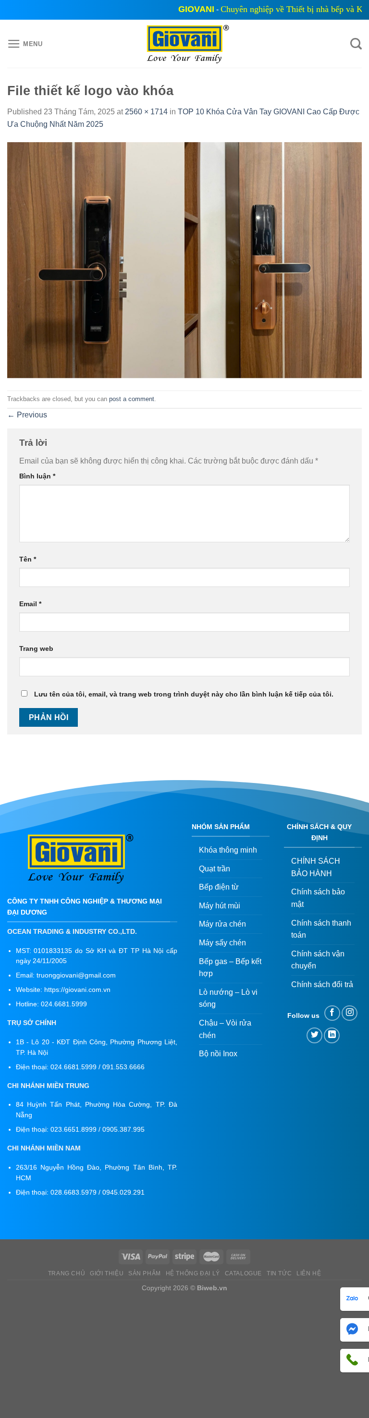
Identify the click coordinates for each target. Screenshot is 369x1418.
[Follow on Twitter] (314, 1035)
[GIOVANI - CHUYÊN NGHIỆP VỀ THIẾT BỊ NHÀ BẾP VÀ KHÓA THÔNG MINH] (184, 44)
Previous (27, 415)
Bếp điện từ (219, 887)
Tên (27, 559)
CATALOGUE (243, 1273)
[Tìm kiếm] (356, 44)
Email (30, 604)
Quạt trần (214, 869)
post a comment (131, 399)
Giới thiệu (106, 1273)
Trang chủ (67, 1273)
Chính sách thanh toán (321, 929)
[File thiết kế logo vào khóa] (184, 260)
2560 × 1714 (146, 112)
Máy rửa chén (222, 924)
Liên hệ (308, 1273)
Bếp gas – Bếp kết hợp (230, 967)
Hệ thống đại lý (193, 1273)
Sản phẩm (144, 1273)
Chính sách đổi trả (322, 984)
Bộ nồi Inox (218, 1054)
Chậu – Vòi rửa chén (225, 1029)
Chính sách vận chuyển (317, 960)
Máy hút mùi (219, 906)
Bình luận (37, 476)
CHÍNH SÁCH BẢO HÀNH (315, 867)
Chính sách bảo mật (318, 898)
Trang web (36, 648)
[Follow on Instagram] (349, 1013)
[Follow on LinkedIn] (332, 1035)
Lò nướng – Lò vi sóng (228, 998)
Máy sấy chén (222, 943)
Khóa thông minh (228, 850)
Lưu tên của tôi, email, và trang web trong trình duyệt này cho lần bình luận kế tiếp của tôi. (183, 694)
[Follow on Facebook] (332, 1013)
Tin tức (279, 1273)
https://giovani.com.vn (77, 989)
